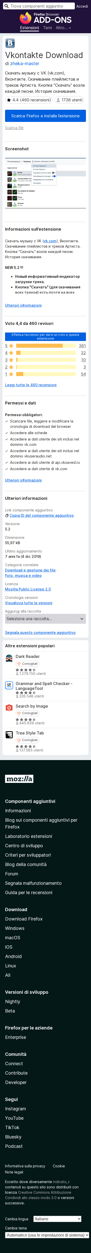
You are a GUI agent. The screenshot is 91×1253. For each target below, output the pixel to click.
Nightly (12, 1001)
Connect (14, 1063)
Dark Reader (28, 656)
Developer (16, 1082)
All (7, 975)
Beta (10, 1011)
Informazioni (18, 810)
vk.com (50, 241)
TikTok (12, 1127)
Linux (10, 965)
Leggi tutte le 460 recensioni (31, 385)
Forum (11, 873)
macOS (12, 937)
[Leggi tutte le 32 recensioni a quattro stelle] (46, 353)
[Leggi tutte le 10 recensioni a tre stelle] (46, 360)
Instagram (15, 1108)
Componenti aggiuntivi (30, 801)
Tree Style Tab (30, 733)
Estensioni (29, 27)
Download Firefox (24, 919)
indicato (59, 1182)
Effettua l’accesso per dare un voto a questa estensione (45, 336)
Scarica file (14, 127)
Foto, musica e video (23, 575)
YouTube (14, 1118)
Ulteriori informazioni (23, 305)
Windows (15, 928)
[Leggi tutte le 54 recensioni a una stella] (46, 374)
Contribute (16, 1073)
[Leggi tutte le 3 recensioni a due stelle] (46, 367)
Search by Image (32, 706)
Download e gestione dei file (30, 570)
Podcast (14, 1146)
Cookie (59, 1166)
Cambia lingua (16, 1219)
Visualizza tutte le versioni (28, 603)
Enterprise (15, 1037)
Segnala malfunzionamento (33, 883)
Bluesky (13, 1136)
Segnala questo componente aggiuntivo (40, 632)
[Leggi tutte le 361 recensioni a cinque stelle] (46, 346)
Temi (47, 27)
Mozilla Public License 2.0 (28, 589)
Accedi (82, 6)
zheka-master (24, 63)
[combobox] (39, 6)
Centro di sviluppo (24, 845)
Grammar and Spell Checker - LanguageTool (44, 686)
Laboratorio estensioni (28, 836)
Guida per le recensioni (28, 892)
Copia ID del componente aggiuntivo (42, 515)
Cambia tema (16, 1228)
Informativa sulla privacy (25, 1166)
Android (13, 956)
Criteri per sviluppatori (28, 855)
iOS (8, 947)
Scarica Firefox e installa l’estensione (45, 115)
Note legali (14, 1172)
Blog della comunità (26, 864)
